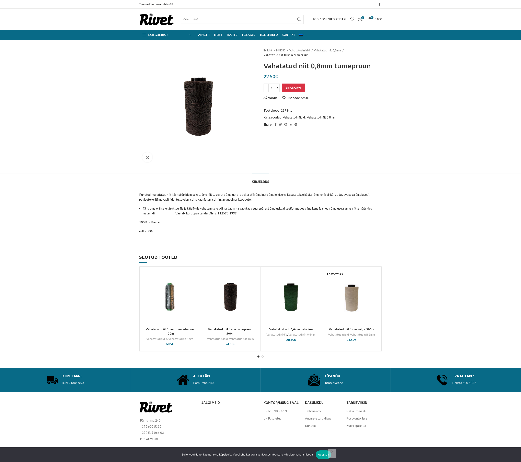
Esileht (268, 50)
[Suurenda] (147, 157)
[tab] (260, 180)
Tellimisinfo (313, 411)
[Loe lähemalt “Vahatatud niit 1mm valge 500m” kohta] (377, 284)
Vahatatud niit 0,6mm (301, 334)
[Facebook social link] (380, 4)
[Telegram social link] (296, 124)
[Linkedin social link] (290, 124)
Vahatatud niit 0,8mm (327, 50)
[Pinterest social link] (285, 124)
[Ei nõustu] (332, 453)
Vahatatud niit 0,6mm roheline (291, 329)
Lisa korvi (293, 87)
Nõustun (323, 454)
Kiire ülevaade (195, 293)
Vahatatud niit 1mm (180, 338)
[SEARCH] (299, 19)
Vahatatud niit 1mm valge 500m (351, 329)
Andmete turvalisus (318, 418)
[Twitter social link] (280, 124)
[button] (195, 284)
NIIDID (281, 50)
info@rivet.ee (333, 383)
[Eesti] (302, 35)
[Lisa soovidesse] (195, 275)
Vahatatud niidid (300, 50)
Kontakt (310, 425)
